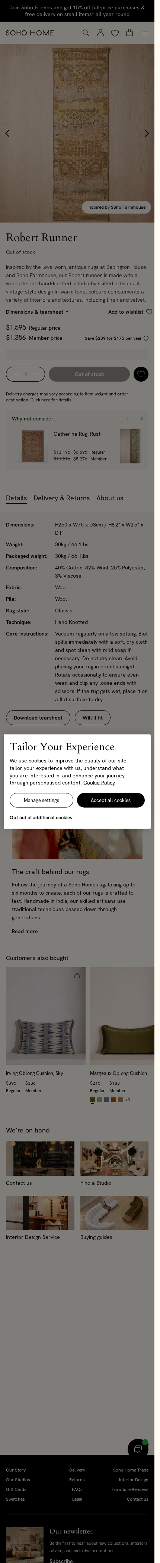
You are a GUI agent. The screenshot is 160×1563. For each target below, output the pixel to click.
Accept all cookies (111, 800)
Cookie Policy (99, 782)
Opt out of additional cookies (41, 817)
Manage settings (41, 800)
